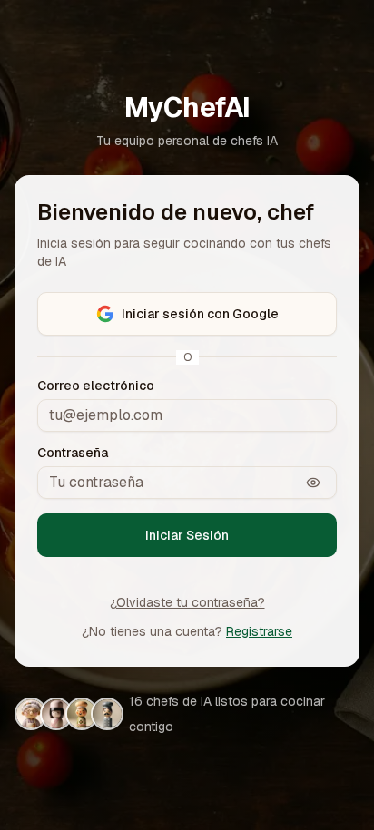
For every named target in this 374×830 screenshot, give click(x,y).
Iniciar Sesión (187, 535)
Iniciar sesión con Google (200, 314)
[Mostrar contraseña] (313, 483)
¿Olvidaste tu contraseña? (187, 602)
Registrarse (259, 631)
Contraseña (72, 452)
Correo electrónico (95, 385)
